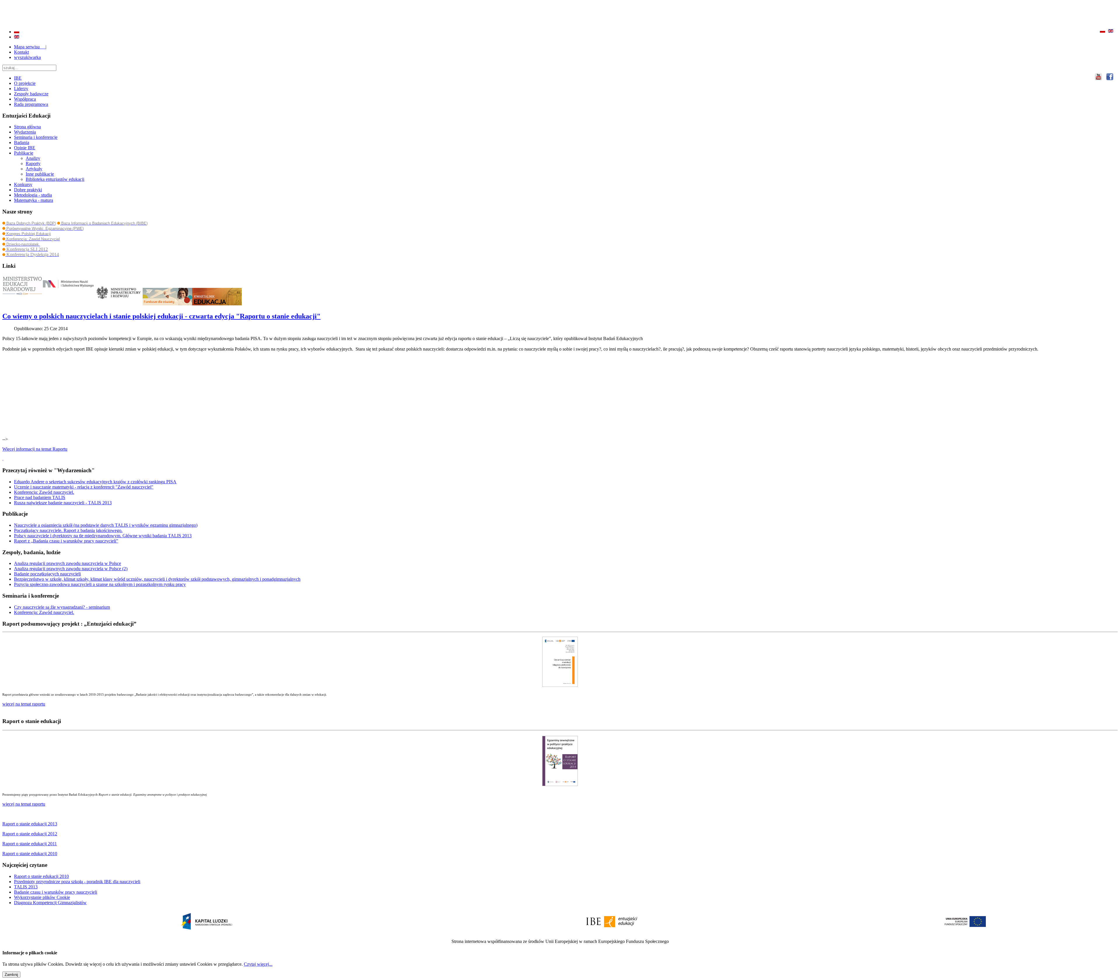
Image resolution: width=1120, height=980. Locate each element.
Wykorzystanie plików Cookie (42, 897)
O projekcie (25, 83)
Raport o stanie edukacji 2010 (41, 876)
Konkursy (23, 184)
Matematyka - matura (33, 200)
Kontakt (21, 52)
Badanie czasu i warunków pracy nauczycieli (55, 892)
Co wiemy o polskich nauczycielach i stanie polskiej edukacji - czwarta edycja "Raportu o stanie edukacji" (161, 316)
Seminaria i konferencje (35, 137)
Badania (21, 142)
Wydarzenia (25, 132)
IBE (18, 78)
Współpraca (25, 99)
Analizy (33, 158)
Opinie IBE (24, 147)
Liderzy (21, 88)
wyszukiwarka (27, 57)
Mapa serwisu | (30, 46)
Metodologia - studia (33, 194)
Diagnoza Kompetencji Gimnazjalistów (50, 902)
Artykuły (34, 168)
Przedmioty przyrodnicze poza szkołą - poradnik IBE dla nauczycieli (77, 881)
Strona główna (27, 126)
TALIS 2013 (26, 886)
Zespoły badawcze (31, 93)
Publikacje (23, 152)
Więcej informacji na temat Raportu (34, 449)
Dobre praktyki (28, 189)
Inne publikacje (40, 174)
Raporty (33, 163)
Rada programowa (31, 104)
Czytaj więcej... (258, 964)
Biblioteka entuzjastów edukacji (55, 179)
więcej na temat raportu (23, 804)
